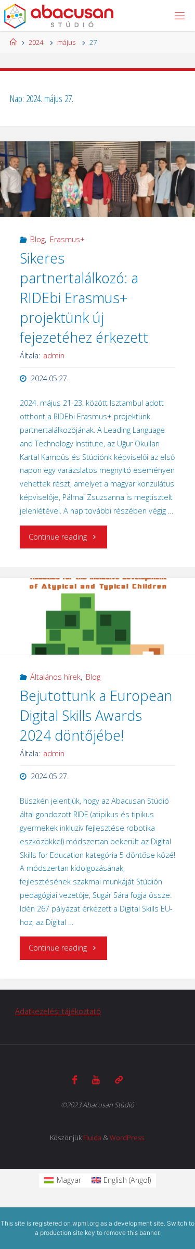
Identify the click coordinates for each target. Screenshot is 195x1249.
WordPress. (128, 1137)
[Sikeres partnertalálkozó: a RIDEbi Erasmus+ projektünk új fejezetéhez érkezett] (97, 179)
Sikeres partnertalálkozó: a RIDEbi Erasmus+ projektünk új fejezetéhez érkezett (84, 297)
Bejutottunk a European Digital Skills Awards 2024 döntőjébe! (96, 715)
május (66, 42)
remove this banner (131, 1232)
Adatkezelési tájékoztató (58, 1011)
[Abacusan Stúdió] (59, 15)
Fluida (92, 1137)
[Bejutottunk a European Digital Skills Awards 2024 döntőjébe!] (97, 616)
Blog (37, 239)
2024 (36, 42)
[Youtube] (96, 1079)
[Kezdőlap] (13, 42)
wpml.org (85, 1223)
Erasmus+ (67, 239)
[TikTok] (119, 1079)
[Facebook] (74, 1079)
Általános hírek (55, 677)
